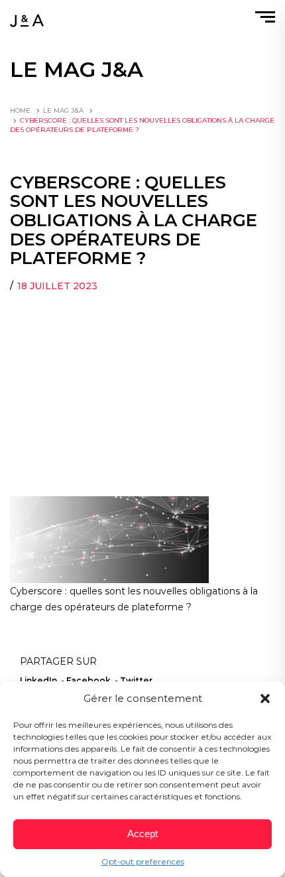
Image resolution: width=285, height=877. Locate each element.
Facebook (88, 680)
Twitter (136, 680)
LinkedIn (38, 680)
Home (20, 110)
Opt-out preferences (142, 861)
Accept (142, 833)
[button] (265, 698)
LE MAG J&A (63, 110)
